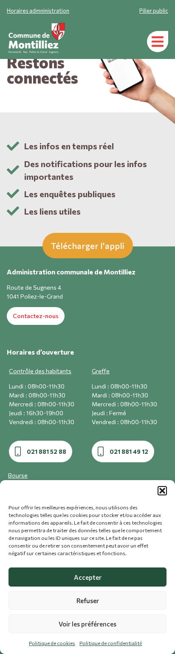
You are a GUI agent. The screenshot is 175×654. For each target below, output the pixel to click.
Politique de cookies (52, 643)
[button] (162, 490)
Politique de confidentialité (110, 643)
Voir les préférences (87, 624)
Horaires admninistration (38, 10)
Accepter (88, 577)
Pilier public (153, 10)
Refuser (87, 600)
